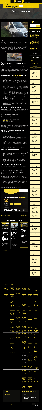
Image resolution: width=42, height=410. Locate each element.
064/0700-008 (19, 1)
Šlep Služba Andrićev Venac (24, 305)
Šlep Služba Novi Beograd (34, 166)
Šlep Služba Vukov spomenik (30, 378)
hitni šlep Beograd (34, 87)
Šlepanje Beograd (35, 63)
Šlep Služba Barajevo (34, 124)
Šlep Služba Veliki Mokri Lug (35, 367)
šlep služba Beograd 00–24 (35, 268)
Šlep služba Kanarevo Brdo (36, 289)
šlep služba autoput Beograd (34, 264)
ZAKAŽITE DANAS (30, 6)
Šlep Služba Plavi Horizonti (35, 356)
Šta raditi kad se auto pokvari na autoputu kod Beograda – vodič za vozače (34, 43)
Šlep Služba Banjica (34, 116)
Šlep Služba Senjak (34, 187)
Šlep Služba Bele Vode (34, 132)
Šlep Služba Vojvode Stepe (12, 347)
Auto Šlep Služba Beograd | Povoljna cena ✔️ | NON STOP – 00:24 (11, 6)
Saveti (32, 61)
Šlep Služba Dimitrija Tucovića (12, 313)
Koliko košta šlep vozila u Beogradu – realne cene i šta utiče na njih (35, 50)
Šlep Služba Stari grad (34, 195)
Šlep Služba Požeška (34, 174)
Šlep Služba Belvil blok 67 (34, 137)
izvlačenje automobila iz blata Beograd (35, 91)
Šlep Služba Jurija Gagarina (12, 318)
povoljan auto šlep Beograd (34, 107)
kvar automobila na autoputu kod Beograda (35, 102)
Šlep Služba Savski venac (34, 182)
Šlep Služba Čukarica (34, 238)
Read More (5, 250)
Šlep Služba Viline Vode (34, 208)
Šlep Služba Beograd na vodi (34, 141)
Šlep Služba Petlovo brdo (35, 351)
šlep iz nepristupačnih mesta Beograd (35, 258)
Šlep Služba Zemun (34, 225)
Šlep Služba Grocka (34, 161)
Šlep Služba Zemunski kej (30, 386)
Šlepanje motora (6, 120)
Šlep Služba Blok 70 (23, 215)
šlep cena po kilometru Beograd (34, 253)
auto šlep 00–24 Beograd (35, 77)
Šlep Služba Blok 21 (34, 151)
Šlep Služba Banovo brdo (34, 120)
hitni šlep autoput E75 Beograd (34, 82)
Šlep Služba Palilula (34, 170)
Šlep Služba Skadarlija (34, 191)
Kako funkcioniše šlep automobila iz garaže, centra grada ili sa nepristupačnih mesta (35, 36)
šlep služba (17, 75)
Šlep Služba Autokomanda (34, 111)
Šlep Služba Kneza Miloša (12, 322)
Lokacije (33, 60)
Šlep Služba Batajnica (34, 128)
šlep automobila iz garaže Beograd (35, 247)
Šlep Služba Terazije (34, 203)
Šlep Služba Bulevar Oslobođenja (12, 305)
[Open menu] (21, 6)
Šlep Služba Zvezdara (34, 234)
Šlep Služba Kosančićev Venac (35, 305)
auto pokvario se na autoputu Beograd (35, 72)
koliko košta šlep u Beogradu (35, 96)
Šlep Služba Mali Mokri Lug (35, 327)
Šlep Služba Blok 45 (5, 215)
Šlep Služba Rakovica (34, 178)
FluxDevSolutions (13, 404)
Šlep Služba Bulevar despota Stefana (34, 156)
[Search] (38, 26)
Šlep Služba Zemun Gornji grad (34, 229)
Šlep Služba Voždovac (34, 216)
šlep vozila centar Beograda (34, 273)
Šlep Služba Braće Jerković (30, 318)
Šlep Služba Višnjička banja (35, 212)
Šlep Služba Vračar (34, 220)
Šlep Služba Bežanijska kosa (35, 146)
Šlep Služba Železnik (34, 243)
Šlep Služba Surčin (34, 199)
